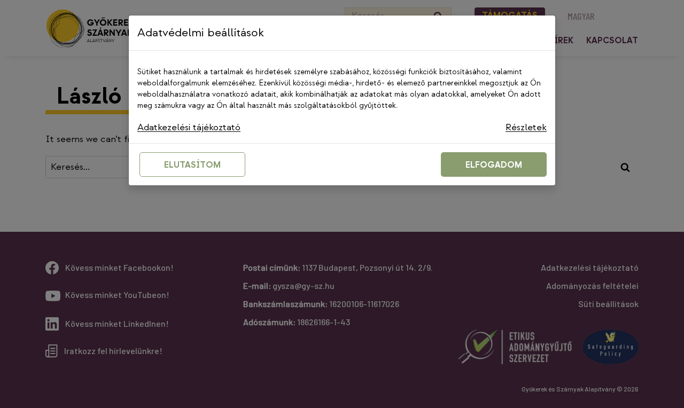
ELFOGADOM (493, 165)
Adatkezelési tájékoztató (188, 127)
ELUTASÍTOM (192, 165)
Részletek (526, 127)
